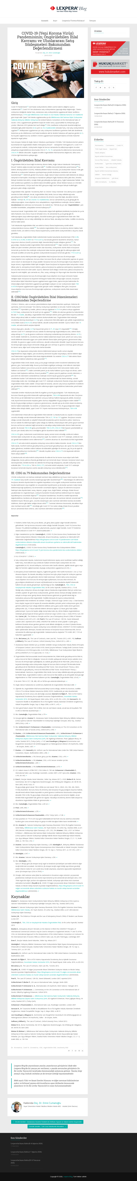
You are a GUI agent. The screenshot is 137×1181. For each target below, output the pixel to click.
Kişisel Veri (113, 149)
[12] (57, 244)
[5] (44, 166)
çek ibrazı (115, 178)
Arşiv (55, 21)
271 (42, 465)
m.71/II (57, 309)
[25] (37, 450)
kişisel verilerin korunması (104, 156)
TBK (18, 200)
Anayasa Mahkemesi (102, 178)
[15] (51, 312)
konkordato (99, 164)
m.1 (81, 133)
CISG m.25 (28, 323)
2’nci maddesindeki (48, 128)
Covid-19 (26, 1048)
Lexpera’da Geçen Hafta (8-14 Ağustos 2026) (110, 105)
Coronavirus (34, 1048)
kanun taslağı (106, 175)
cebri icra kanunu (101, 182)
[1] (27, 106)
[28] (62, 479)
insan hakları (99, 167)
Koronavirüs (18, 1048)
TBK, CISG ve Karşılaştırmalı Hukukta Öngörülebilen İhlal (41, 923)
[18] (27, 370)
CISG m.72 (14, 351)
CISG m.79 (14, 153)
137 (59, 417)
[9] (50, 207)
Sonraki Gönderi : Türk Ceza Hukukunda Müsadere (46, 1126)
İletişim (92, 21)
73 (51, 150)
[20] (72, 375)
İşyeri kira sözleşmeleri (113, 164)
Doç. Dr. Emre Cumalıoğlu (51, 53)
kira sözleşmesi (111, 167)
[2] (21, 109)
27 (51, 417)
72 (49, 150)
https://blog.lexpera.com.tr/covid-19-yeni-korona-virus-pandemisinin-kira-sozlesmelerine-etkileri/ (49, 550)
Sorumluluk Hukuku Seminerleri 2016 (36, 962)
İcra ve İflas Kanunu (102, 160)
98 (24, 200)
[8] (28, 196)
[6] (77, 166)
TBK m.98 (56, 395)
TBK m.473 (50, 428)
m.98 (76, 237)
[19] (47, 373)
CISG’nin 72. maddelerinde (40, 200)
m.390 (23, 240)
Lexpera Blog (67, 1177)
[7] (22, 174)
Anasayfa (44, 21)
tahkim (97, 175)
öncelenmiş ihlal (62, 1048)
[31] (47, 503)
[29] (37, 495)
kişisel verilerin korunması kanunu (106, 171)
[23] (65, 430)
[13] (19, 291)
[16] (70, 328)
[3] (45, 125)
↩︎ (51, 531)
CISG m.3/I (15, 434)
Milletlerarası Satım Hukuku (34, 828)
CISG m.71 (65, 356)
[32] (31, 505)
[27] (66, 467)
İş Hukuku (112, 182)
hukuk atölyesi (100, 153)
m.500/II (28, 240)
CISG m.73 (14, 443)
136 (54, 417)
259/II (39, 465)
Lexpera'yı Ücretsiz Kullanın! (73, 21)
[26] (26, 453)
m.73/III (13, 312)
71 (46, 150)
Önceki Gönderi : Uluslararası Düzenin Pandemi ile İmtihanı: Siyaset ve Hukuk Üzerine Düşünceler (48, 1122)
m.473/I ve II (15, 240)
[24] (43, 439)
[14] (19, 309)
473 (27, 200)
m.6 (34, 128)
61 (59, 329)
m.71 (23, 334)
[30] (81, 497)
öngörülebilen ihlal (49, 1048)
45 (54, 329)
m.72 (36, 320)
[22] (79, 400)
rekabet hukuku (116, 160)
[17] (46, 358)
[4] (18, 130)
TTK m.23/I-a (38, 240)
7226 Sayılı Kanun (101, 149)
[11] (72, 242)
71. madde (20, 315)
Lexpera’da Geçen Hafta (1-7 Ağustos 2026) (109, 113)
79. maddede (15, 480)
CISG (40, 1048)
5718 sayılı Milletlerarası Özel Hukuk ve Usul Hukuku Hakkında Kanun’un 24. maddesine (53, 115)
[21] (18, 388)
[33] (63, 508)
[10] (35, 227)
